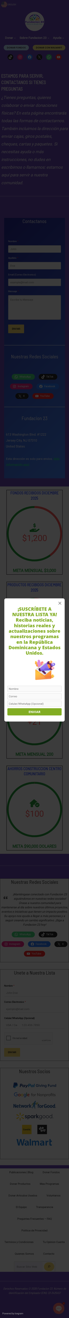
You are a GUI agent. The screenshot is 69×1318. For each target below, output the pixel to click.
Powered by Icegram (12, 1313)
